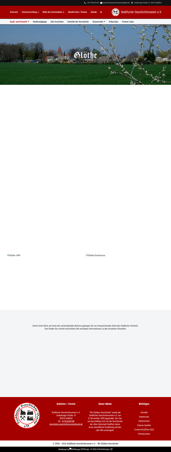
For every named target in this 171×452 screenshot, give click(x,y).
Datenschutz (144, 421)
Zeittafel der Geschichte (78, 21)
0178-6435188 (68, 421)
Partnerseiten (144, 433)
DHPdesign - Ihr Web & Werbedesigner (95, 449)
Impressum (144, 416)
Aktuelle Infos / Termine (77, 12)
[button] (38, 12)
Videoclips (113, 21)
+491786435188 (93, 3)
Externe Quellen (144, 425)
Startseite (14, 12)
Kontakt (94, 12)
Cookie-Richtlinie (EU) (144, 429)
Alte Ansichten (57, 21)
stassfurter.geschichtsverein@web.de (116, 3)
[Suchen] (101, 12)
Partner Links (128, 21)
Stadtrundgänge (40, 21)
